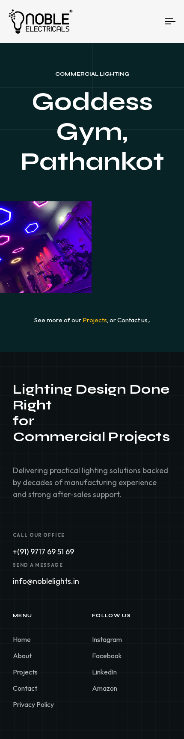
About (22, 655)
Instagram (107, 639)
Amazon (104, 688)
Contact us (132, 320)
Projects (25, 672)
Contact (25, 688)
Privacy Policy (33, 704)
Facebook (107, 655)
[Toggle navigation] (147, 21)
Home (22, 639)
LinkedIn (104, 672)
